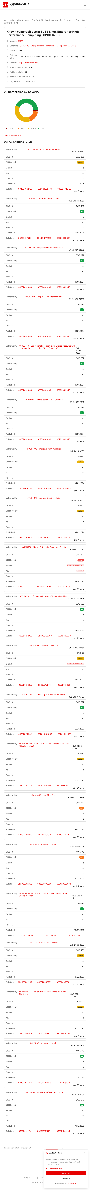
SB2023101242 (25, 785)
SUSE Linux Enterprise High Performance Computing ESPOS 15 (48, 46)
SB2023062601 (63, 982)
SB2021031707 (43, 1131)
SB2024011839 (63, 238)
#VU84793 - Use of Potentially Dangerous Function (45, 547)
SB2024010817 (44, 488)
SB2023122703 (45, 636)
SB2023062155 (25, 982)
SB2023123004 (63, 586)
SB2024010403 (25, 488)
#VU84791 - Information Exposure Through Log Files (43, 596)
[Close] (84, 1153)
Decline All (66, 1178)
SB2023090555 (27, 935)
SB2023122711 (24, 586)
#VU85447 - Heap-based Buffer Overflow (44, 399)
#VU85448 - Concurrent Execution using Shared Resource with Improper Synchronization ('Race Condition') (47, 347)
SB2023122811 (64, 685)
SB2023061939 (63, 1083)
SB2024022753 (73, 935)
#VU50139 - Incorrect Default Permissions (44, 1092)
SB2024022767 (64, 189)
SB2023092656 (44, 884)
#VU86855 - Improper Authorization (44, 149)
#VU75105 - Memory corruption (44, 1043)
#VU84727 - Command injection (44, 645)
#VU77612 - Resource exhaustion (44, 942)
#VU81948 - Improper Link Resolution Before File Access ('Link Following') (44, 744)
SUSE (34, 20)
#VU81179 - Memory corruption (44, 844)
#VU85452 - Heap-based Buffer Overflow (44, 247)
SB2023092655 (25, 884)
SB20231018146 (45, 734)
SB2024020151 (64, 537)
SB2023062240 (64, 1033)
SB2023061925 (44, 1083)
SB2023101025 (44, 835)
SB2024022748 (64, 636)
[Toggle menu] (84, 4)
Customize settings (55, 1168)
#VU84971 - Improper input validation (44, 498)
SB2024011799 (25, 238)
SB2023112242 (25, 734)
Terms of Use (28, 1178)
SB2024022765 (25, 189)
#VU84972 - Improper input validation (44, 449)
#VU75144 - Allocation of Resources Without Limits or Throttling (43, 993)
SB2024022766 (45, 189)
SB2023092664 (64, 884)
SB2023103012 (63, 785)
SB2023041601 (25, 1033)
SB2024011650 (63, 287)
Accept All (65, 1173)
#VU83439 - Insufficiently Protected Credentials (43, 694)
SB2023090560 (50, 935)
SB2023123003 (44, 586)
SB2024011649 (44, 287)
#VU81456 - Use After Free (44, 795)
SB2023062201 (44, 982)
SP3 (16, 23)
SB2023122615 (45, 685)
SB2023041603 (44, 1033)
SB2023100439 (25, 835)
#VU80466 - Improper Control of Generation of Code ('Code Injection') (43, 894)
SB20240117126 (44, 238)
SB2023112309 (64, 734)
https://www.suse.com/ (29, 62)
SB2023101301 (63, 835)
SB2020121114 (25, 1131)
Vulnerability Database (20, 20)
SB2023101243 (44, 785)
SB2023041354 (25, 1083)
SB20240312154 (64, 488)
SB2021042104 (63, 1131)
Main (6, 20)
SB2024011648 (25, 287)
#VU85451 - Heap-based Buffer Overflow (43, 297)
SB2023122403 (25, 685)
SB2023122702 (25, 636)
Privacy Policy (72, 1183)
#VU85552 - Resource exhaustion (44, 198)
